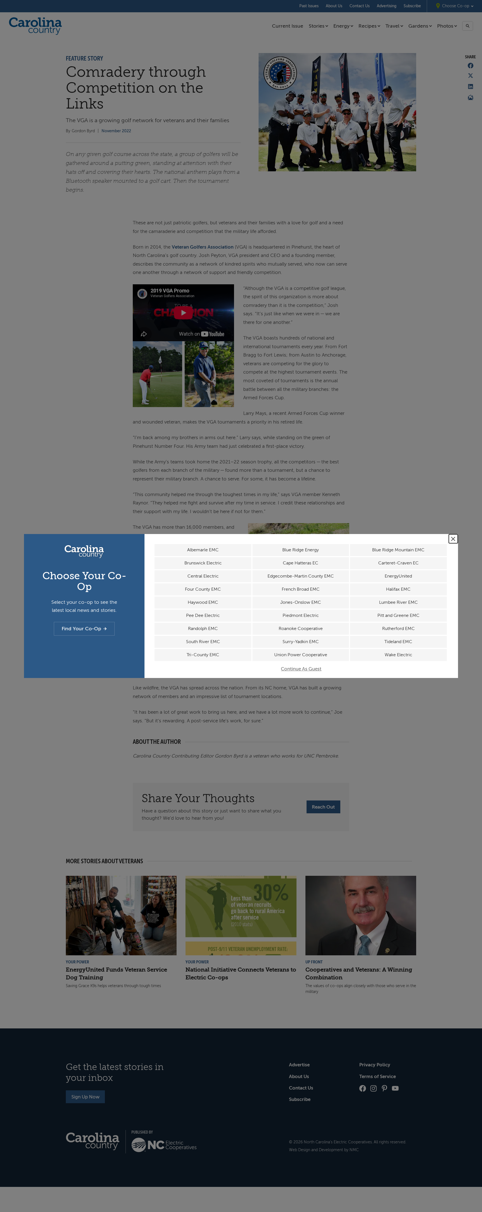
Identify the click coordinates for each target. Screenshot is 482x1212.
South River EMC (203, 641)
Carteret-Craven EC (398, 563)
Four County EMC (203, 589)
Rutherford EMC (398, 628)
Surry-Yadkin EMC (301, 641)
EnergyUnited (398, 576)
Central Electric (203, 576)
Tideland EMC (398, 641)
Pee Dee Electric (203, 615)
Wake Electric (398, 654)
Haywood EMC (203, 602)
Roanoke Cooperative (301, 628)
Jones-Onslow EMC (300, 602)
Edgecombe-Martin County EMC (300, 576)
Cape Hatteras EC (300, 563)
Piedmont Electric (301, 615)
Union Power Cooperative (300, 654)
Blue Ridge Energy (300, 549)
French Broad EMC (301, 589)
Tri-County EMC (203, 654)
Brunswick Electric (203, 563)
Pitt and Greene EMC (398, 615)
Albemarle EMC (203, 549)
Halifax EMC (398, 589)
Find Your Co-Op (81, 628)
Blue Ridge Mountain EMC (398, 549)
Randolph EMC (203, 628)
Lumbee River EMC (398, 602)
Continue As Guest (301, 669)
